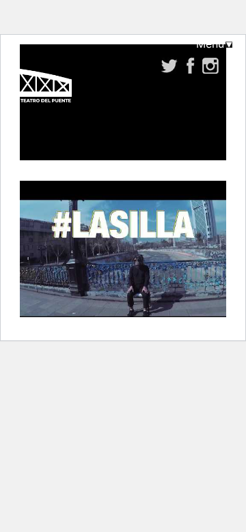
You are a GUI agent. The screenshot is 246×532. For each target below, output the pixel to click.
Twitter (169, 65)
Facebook (190, 65)
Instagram (210, 65)
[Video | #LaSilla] (123, 258)
